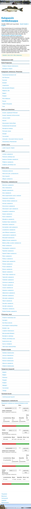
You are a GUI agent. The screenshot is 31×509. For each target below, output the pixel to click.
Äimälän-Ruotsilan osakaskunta (9, 311)
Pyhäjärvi (4, 96)
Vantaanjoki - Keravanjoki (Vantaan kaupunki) (12, 139)
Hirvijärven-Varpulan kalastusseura (10, 66)
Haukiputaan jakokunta (7, 171)
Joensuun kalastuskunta (7, 355)
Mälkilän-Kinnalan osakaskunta (9, 240)
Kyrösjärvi (4, 82)
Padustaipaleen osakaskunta (9, 248)
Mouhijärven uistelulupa (7, 336)
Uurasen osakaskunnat (7, 287)
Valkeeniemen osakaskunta (8, 293)
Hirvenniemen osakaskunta (8, 206)
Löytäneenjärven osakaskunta (9, 235)
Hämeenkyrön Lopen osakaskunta (10, 208)
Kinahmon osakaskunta (7, 358)
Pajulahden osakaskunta (8, 250)
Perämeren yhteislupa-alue (8, 156)
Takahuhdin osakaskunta (8, 277)
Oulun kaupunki (6, 176)
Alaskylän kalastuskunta (7, 190)
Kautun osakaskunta (7, 216)
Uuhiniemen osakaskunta (8, 282)
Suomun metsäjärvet (7, 344)
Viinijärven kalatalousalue (8, 366)
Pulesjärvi (4, 380)
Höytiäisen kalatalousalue (8, 352)
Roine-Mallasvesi (6, 98)
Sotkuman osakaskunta (7, 363)
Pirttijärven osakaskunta (7, 162)
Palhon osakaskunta (7, 256)
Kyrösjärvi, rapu (5, 328)
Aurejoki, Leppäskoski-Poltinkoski (10, 112)
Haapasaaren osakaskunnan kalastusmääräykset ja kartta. (14, 403)
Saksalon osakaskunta (7, 272)
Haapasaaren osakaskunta (8, 198)
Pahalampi (4, 377)
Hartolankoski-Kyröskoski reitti (9, 75)
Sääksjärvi (4, 385)
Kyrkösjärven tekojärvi (7, 68)
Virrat (3, 106)
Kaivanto (4, 120)
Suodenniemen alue (7, 341)
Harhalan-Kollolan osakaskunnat (9, 200)
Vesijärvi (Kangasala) (7, 103)
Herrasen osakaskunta (7, 203)
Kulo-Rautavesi (5, 77)
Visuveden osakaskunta (7, 303)
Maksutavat (4, 496)
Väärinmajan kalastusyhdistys (9, 346)
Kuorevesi (4, 80)
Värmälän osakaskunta (7, 306)
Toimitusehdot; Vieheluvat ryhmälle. (11, 35)
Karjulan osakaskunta (7, 214)
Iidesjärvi (4, 372)
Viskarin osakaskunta (7, 300)
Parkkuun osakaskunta (7, 258)
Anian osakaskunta (6, 193)
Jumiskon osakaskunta (7, 154)
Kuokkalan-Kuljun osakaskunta (9, 222)
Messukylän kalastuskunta (8, 237)
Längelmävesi (5, 85)
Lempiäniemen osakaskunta (8, 229)
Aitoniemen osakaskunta (8, 185)
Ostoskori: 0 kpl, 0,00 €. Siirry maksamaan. (12, 55)
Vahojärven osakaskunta (8, 290)
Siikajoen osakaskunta (7, 178)
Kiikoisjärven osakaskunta (8, 219)
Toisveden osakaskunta (7, 285)
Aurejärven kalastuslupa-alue (9, 317)
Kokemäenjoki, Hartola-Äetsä (9, 123)
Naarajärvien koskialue (7, 128)
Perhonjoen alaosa (6, 131)
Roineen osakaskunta (7, 269)
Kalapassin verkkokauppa (9, 19)
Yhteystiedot (4, 494)
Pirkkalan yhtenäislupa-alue (8, 338)
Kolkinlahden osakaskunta (8, 224)
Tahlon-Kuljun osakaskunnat (8, 274)
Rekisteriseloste (5, 502)
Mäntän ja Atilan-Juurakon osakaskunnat (11, 243)
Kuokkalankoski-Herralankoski (9, 125)
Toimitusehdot (4, 498)
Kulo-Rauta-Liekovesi (7, 323)
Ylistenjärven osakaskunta (8, 308)
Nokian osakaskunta (7, 245)
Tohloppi (4, 390)
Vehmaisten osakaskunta (8, 298)
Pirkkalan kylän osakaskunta (8, 261)
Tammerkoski (5, 136)
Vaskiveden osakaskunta (8, 295)
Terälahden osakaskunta (8, 279)
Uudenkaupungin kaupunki (8, 397)
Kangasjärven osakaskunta (8, 211)
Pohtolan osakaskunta (7, 264)
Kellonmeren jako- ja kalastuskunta (10, 173)
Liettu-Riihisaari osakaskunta (9, 232)
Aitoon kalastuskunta (7, 187)
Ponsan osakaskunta (7, 266)
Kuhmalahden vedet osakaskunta (10, 227)
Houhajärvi (4, 320)
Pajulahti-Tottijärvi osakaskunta (9, 253)
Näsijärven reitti (5, 90)
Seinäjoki (4, 133)
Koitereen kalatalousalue (8, 360)
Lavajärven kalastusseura (8, 330)
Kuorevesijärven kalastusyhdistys (9, 325)
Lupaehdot (3, 500)
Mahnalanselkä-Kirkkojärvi (8, 88)
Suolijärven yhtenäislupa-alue (9, 164)
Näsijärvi (4, 93)
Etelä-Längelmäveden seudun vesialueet (11, 195)
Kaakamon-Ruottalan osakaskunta (10, 159)
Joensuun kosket (6, 118)
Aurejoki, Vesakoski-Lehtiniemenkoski (10, 115)
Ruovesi (4, 101)
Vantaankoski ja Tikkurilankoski (9, 141)
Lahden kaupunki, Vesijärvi (8, 148)
